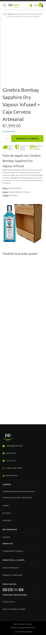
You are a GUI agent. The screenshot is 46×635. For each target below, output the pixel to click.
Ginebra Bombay (16, 188)
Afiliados (6, 537)
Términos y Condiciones (12, 575)
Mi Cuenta (7, 513)
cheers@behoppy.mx (14, 446)
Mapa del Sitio (12, 475)
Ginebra (12, 192)
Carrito (6, 506)
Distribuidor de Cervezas (13, 551)
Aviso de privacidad (11, 568)
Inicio (5, 14)
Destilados (14, 195)
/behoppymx (11, 453)
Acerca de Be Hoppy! (14, 468)
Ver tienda (7, 520)
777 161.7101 (11, 461)
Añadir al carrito (27, 138)
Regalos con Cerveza (15, 14)
